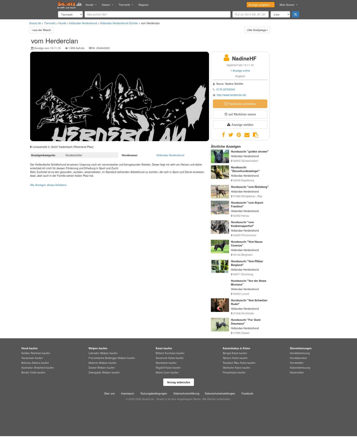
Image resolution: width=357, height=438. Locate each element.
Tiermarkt (124, 5)
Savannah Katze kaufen (170, 358)
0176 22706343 (225, 89)
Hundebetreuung (300, 353)
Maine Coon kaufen (167, 372)
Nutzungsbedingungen (154, 393)
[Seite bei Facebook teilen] (223, 134)
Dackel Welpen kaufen (102, 367)
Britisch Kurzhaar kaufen (170, 353)
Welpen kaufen (98, 348)
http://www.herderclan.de (231, 95)
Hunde (89, 5)
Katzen (106, 5)
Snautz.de (35, 23)
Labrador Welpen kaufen (103, 353)
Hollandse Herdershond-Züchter (119, 23)
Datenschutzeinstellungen (220, 393)
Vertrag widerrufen (178, 382)
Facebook (247, 393)
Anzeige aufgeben (259, 5)
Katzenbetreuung (300, 367)
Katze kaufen (164, 348)
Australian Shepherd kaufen (37, 367)
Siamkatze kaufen (166, 363)
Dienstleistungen (301, 348)
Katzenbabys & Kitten (236, 348)
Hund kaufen (29, 348)
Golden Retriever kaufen (35, 353)
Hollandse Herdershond (83, 23)
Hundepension (298, 358)
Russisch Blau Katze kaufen (239, 363)
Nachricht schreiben (242, 103)
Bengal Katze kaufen (235, 353)
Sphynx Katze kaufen (235, 358)
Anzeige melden (241, 124)
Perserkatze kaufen (234, 372)
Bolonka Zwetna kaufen (35, 363)
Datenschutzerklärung (186, 393)
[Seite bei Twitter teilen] (230, 134)
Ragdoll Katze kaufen (168, 367)
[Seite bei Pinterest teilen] (239, 134)
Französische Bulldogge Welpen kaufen (112, 358)
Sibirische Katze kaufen (236, 367)
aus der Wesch (42, 30)
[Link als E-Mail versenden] (247, 134)
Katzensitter (297, 372)
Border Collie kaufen (33, 372)
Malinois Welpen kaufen (103, 363)
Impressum (127, 393)
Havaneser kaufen (32, 358)
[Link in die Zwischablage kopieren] (255, 134)
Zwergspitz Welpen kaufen (104, 372)
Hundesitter (296, 363)
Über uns (109, 393)
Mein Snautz (287, 5)
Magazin (144, 5)
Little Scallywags (256, 30)
